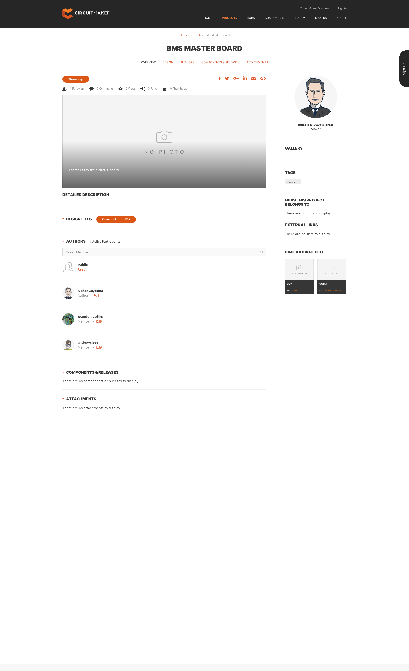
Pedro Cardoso (333, 290)
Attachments (257, 62)
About (342, 18)
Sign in (342, 8)
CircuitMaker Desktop (314, 8)
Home (208, 18)
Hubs (251, 18)
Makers (321, 18)
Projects (229, 18)
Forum (300, 18)
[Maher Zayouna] (316, 97)
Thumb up (75, 79)
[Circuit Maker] (86, 13)
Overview (148, 62)
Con (289, 283)
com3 (323, 283)
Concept (292, 182)
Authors (187, 62)
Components (275, 18)
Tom (294, 290)
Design (168, 62)
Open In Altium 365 (116, 219)
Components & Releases (220, 62)
